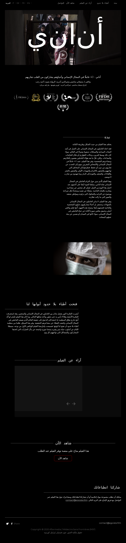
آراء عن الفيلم (86, 3)
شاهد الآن (70, 3)
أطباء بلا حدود (103, 3)
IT (13, 3)
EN (28, 3)
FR (23, 3)
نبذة (115, 3)
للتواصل (61, 3)
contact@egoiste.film (77, 500)
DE (18, 3)
